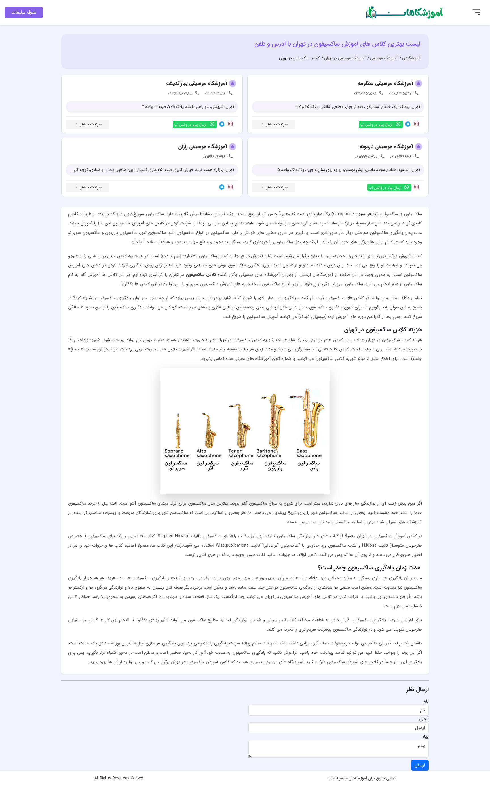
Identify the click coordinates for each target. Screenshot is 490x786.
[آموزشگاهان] (405, 12)
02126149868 (401, 157)
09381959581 (365, 93)
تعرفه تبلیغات (23, 12)
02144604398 (214, 157)
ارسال (420, 765)
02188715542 (400, 93)
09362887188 (180, 93)
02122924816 (215, 93)
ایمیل (424, 719)
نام (426, 701)
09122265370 (366, 157)
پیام (425, 736)
